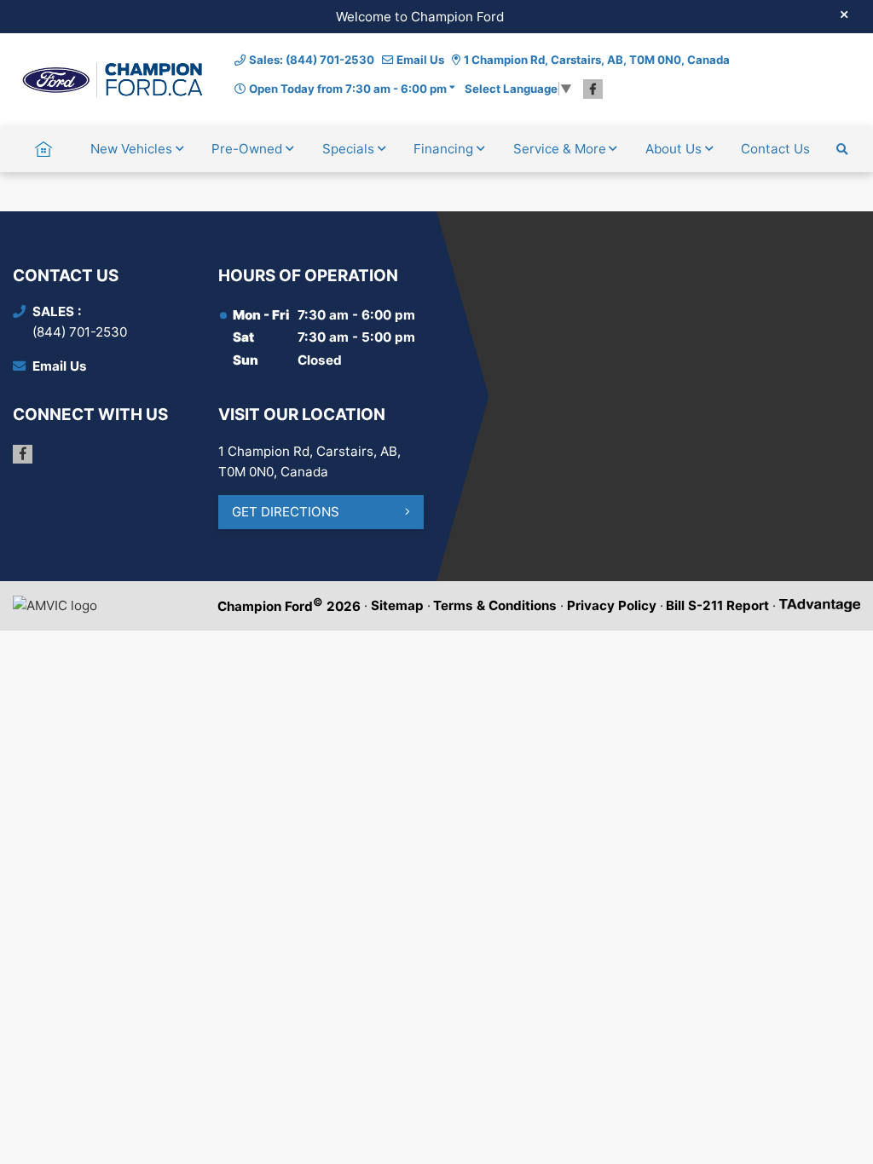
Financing (443, 149)
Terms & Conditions (495, 605)
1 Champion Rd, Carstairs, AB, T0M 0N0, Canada (597, 59)
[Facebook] (593, 89)
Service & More (559, 149)
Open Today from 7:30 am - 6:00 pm (348, 88)
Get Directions (285, 512)
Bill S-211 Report (717, 605)
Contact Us (775, 149)
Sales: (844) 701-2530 (311, 59)
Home (43, 149)
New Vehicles (131, 149)
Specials (348, 149)
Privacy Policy (611, 605)
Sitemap (397, 605)
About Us (673, 149)
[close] (844, 14)
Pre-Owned (246, 149)
